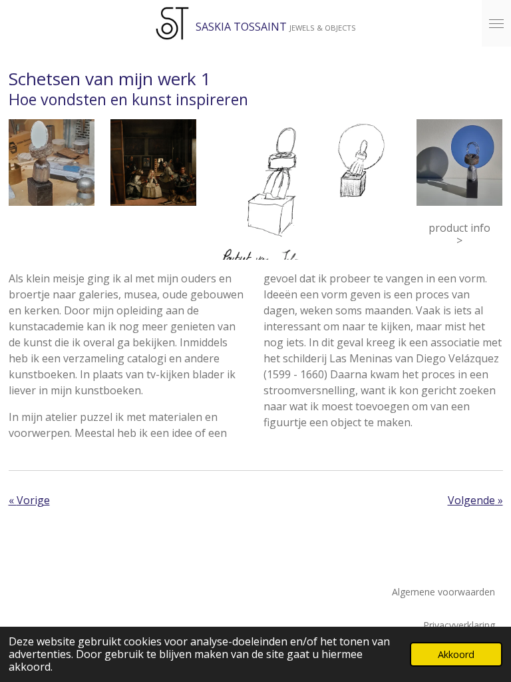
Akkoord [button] (456, 654)
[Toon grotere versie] (51, 162)
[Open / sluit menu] (496, 23)
